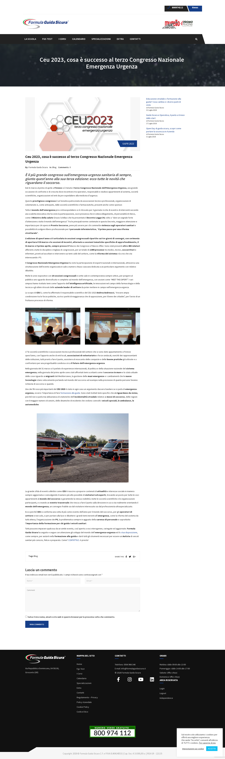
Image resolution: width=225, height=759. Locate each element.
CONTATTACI (73, 540)
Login (162, 688)
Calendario (78, 38)
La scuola (30, 38)
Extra (79, 687)
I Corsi (79, 673)
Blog (54, 167)
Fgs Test (80, 668)
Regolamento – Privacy (87, 697)
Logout (163, 693)
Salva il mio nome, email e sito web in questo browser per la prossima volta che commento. (71, 617)
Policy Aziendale (84, 702)
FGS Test (47, 38)
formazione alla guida (70, 393)
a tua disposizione (128, 532)
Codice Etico (82, 711)
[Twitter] (130, 557)
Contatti (135, 38)
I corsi (62, 38)
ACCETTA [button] (212, 748)
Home (79, 664)
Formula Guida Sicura (38, 167)
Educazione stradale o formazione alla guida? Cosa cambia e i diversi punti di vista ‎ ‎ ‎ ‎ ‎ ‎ (163, 101)
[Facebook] (126, 557)
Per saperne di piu (207, 742)
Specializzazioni (84, 683)
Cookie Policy (83, 707)
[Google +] (134, 557)
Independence (166, 698)
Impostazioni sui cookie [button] (193, 748)
